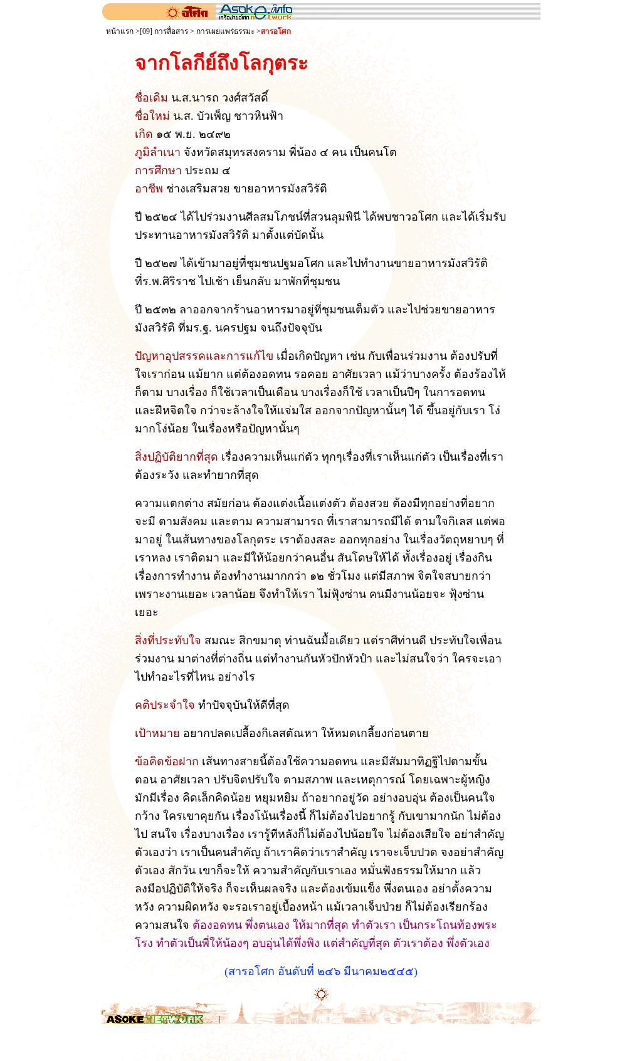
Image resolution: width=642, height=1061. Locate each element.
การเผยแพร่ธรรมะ (225, 31)
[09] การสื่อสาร (164, 31)
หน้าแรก (120, 31)
